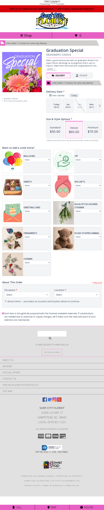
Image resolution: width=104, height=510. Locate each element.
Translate (60, 4)
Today (74, 95)
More (50, 69)
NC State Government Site (66, 481)
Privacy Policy (32, 485)
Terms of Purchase (53, 485)
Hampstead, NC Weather (36, 481)
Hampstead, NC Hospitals (69, 476)
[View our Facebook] (45, 400)
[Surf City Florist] (52, 28)
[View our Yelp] (59, 400)
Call (18, 507)
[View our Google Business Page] (49, 400)
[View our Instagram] (54, 400)
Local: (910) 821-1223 (52, 422)
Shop (28, 35)
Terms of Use (72, 485)
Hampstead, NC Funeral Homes (37, 476)
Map (53, 507)
